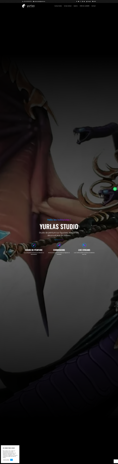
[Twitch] (77, 1)
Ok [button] (11, 459)
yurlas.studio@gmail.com (39, 1)
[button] (115, 189)
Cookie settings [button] (6, 459)
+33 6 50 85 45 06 (28, 1)
